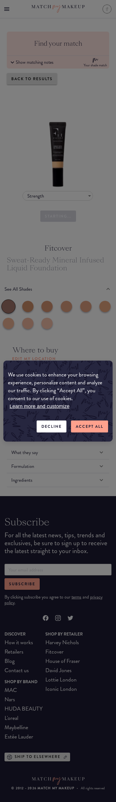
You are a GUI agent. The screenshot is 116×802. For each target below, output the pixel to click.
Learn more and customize (40, 406)
